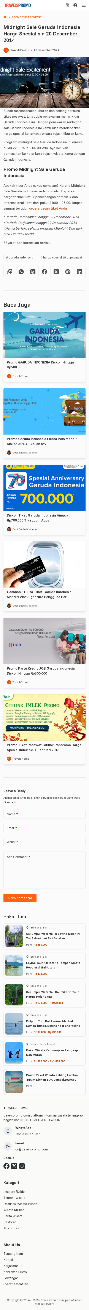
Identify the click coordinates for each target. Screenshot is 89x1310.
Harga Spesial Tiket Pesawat (61, 257)
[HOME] (5, 17)
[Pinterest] (68, 271)
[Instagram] (22, 1166)
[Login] (75, 5)
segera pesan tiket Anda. (48, 208)
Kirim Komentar (20, 898)
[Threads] (33, 271)
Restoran (9, 1222)
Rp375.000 (40, 973)
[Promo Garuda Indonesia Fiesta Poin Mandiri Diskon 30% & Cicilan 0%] (44, 411)
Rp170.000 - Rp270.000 (48, 1003)
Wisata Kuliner (13, 1210)
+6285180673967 (27, 1134)
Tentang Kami (13, 1254)
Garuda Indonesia (19, 257)
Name (12, 814)
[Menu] (84, 5)
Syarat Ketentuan (15, 1284)
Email (12, 828)
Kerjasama (11, 1266)
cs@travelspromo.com (31, 1149)
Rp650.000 (40, 944)
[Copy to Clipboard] (9, 271)
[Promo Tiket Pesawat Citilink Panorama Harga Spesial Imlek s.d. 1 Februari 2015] (44, 717)
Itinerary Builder (14, 1192)
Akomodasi (11, 1228)
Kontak (8, 1260)
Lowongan (11, 1278)
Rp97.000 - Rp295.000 (47, 1032)
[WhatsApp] (21, 271)
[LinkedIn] (80, 271)
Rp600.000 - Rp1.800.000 (49, 1061)
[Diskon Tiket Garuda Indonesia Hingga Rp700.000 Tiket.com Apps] (44, 488)
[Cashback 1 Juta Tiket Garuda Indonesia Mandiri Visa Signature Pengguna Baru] (44, 564)
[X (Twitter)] (56, 271)
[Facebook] (44, 271)
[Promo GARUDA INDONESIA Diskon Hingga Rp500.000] (44, 335)
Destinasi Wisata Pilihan (20, 1204)
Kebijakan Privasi (15, 1272)
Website (12, 842)
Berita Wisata (12, 1216)
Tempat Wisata (14, 1198)
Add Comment (18, 857)
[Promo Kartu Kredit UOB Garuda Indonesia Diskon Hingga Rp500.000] (44, 641)
